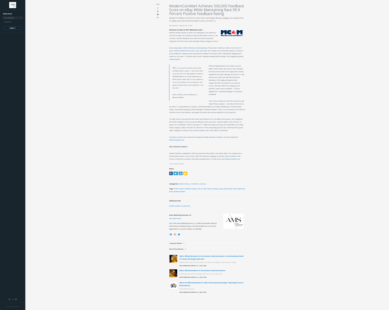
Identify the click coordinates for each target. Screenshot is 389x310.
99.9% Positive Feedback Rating (185, 189)
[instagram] (174, 234)
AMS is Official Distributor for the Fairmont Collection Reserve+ (202, 270)
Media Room (7, 14)
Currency (203, 184)
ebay (221, 189)
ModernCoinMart (179, 191)
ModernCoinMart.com (176, 140)
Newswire (16, 306)
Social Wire (7, 22)
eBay (219, 137)
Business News (183, 184)
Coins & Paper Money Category (208, 189)
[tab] (207, 243)
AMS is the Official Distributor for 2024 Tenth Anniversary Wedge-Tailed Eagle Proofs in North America (211, 284)
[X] (179, 234)
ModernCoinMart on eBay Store (179, 206)
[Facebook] (170, 234)
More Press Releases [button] (176, 249)
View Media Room (175, 218)
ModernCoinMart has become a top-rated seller (190, 51)
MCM (171, 191)
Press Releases (9, 18)
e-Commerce (194, 184)
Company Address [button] (175, 243)
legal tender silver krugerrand (234, 189)
